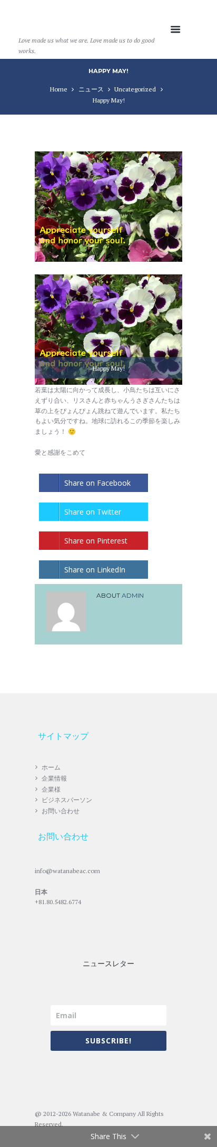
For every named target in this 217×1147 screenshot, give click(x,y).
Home (58, 89)
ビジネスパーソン (67, 800)
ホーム (51, 767)
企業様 (51, 789)
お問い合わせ (61, 811)
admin (133, 595)
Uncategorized (135, 89)
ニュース (91, 89)
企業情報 (54, 778)
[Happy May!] (108, 206)
